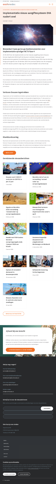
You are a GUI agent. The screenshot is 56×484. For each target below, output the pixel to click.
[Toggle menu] (52, 4)
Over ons (6, 453)
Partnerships (6, 446)
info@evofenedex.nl (14, 1)
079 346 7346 (6, 1)
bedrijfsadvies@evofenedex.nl (11, 378)
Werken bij (6, 443)
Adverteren (6, 449)
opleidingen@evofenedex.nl (10, 384)
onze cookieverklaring (33, 468)
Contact (5, 456)
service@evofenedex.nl (9, 371)
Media (5, 440)
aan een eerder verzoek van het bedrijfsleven (38, 116)
